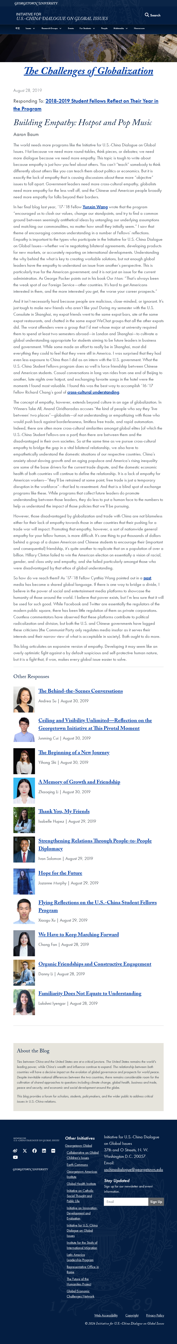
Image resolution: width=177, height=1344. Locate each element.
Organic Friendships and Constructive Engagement (94, 964)
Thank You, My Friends (64, 812)
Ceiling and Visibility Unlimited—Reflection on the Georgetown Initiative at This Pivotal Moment (95, 725)
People (104, 28)
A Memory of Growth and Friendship (79, 782)
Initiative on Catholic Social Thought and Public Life (80, 1195)
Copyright (131, 1315)
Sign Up (156, 1201)
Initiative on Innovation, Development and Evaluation (82, 1213)
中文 (18, 28)
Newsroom (139, 28)
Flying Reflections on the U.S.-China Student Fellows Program (97, 907)
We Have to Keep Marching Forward (78, 935)
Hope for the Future (60, 873)
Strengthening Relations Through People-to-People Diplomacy (95, 845)
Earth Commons (77, 1164)
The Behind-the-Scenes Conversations (80, 691)
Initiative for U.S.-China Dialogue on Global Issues (82, 1230)
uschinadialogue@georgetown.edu (133, 1169)
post (147, 578)
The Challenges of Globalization (88, 72)
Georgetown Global (78, 1145)
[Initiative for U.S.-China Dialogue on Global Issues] (62, 16)
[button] (30, 28)
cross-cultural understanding (93, 392)
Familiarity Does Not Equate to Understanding (89, 994)
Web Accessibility (106, 1315)
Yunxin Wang (95, 207)
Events (71, 28)
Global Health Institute (81, 1183)
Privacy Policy (155, 1315)
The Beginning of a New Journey (73, 753)
